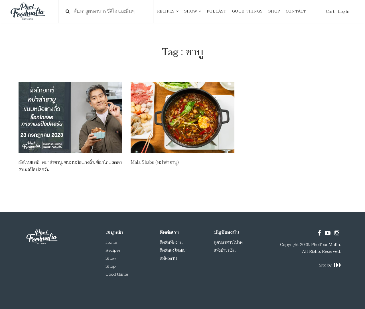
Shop (110, 266)
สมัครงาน (168, 258)
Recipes (113, 250)
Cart (330, 11)
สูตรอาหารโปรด (228, 242)
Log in (343, 11)
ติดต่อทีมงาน (171, 242)
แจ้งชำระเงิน (225, 250)
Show (111, 258)
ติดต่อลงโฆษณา (174, 250)
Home (111, 242)
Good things (117, 274)
